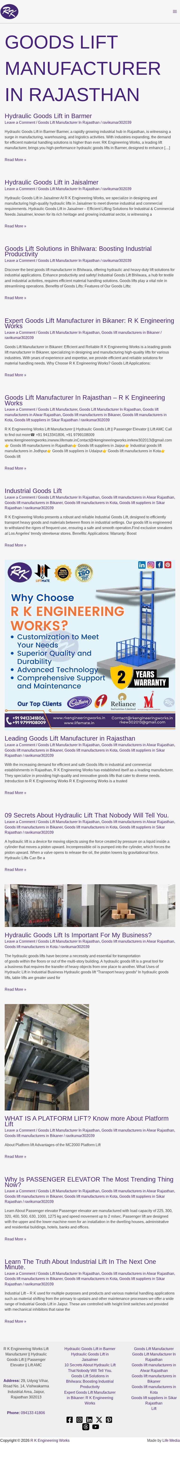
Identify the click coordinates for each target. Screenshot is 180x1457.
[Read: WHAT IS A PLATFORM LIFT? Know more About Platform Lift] (47, 1057)
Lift (153, 1409)
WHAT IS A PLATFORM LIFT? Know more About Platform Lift (87, 1121)
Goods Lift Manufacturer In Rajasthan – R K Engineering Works (85, 400)
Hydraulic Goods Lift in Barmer (48, 116)
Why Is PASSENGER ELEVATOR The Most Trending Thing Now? (89, 1182)
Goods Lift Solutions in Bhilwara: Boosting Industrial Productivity (78, 251)
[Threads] (85, 1426)
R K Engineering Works (50, 1440)
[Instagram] (79, 1419)
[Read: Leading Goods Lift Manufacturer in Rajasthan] (90, 645)
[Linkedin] (89, 1419)
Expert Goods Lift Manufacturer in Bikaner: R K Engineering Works (89, 323)
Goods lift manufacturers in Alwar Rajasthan (137, 497)
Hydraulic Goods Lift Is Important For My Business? (78, 935)
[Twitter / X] (99, 1419)
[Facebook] (69, 1419)
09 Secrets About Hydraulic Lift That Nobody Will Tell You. (87, 815)
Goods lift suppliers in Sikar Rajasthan (46, 420)
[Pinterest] (108, 1419)
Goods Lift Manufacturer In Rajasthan (69, 122)
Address (11, 1381)
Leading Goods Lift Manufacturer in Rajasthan (70, 738)
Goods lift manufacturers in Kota (90, 503)
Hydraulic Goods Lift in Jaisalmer (51, 182)
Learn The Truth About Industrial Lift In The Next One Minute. (80, 1264)
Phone (13, 1413)
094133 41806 (33, 1413)
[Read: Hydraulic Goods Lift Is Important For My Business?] (90, 905)
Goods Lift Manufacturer (57, 409)
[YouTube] (95, 1426)
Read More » (15, 160)
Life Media (171, 1440)
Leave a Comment (20, 122)
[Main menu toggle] (175, 11)
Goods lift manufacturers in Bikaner (130, 333)
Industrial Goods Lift (33, 490)
